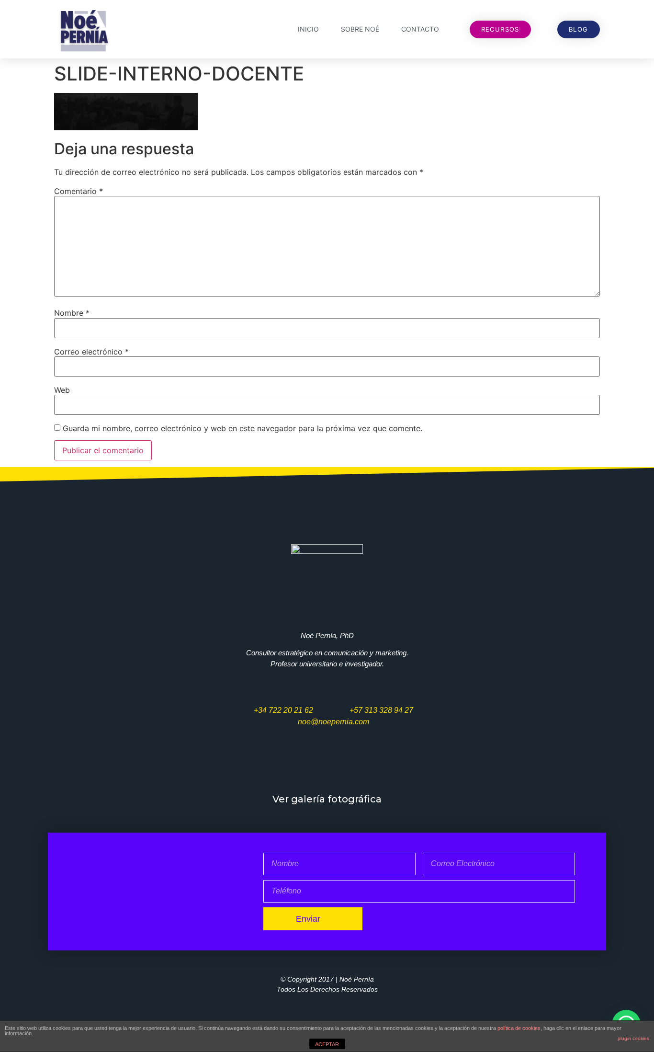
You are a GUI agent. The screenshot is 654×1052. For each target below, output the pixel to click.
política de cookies (519, 1028)
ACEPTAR (327, 1044)
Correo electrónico (91, 351)
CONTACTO (420, 29)
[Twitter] (269, 768)
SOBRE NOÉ (360, 29)
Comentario (78, 191)
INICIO (308, 29)
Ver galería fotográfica (327, 799)
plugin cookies (633, 1038)
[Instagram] (356, 768)
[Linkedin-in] (385, 768)
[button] (500, 29)
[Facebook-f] (298, 768)
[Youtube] (327, 768)
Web (62, 390)
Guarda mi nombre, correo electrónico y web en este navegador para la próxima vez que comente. (242, 428)
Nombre (72, 313)
